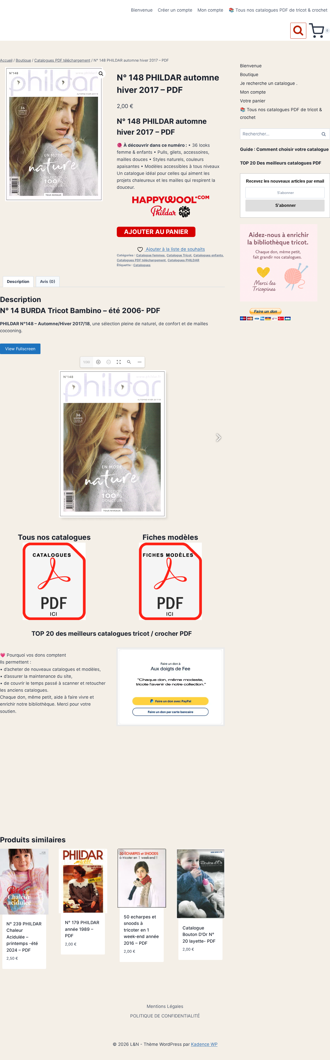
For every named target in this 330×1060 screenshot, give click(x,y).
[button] (101, 73)
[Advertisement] (112, 780)
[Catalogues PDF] (54, 581)
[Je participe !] (170, 686)
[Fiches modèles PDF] (170, 581)
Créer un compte (175, 10)
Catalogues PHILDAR (183, 260)
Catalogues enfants (208, 255)
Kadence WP (204, 1044)
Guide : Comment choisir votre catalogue (284, 149)
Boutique (249, 74)
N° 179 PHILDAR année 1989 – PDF (82, 929)
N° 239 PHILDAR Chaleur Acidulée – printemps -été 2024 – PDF (24, 937)
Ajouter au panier (156, 231)
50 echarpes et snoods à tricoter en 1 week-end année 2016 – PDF (141, 930)
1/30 (86, 362)
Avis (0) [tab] (47, 281)
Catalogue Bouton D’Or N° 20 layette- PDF (199, 934)
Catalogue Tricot (179, 255)
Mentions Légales (165, 1006)
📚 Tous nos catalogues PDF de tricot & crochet (278, 10)
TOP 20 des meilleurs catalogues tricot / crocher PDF (112, 633)
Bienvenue (142, 10)
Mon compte (210, 10)
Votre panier (252, 100)
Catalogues (142, 265)
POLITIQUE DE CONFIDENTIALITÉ (165, 1015)
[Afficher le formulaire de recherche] (298, 31)
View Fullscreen (20, 348)
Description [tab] (18, 281)
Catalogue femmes (150, 255)
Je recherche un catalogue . (269, 83)
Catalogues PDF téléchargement (141, 260)
